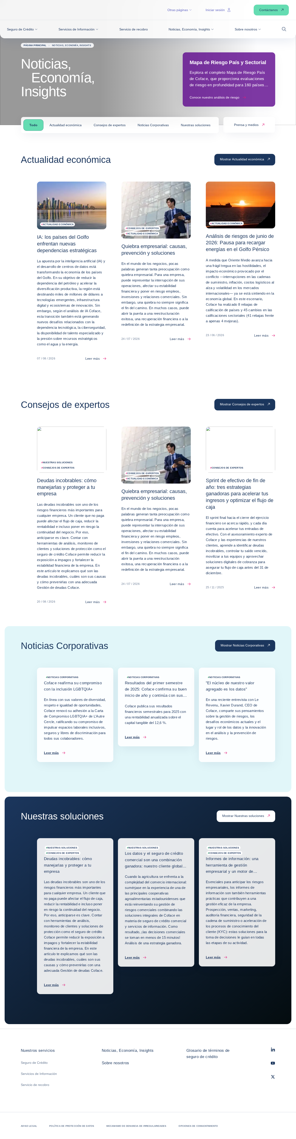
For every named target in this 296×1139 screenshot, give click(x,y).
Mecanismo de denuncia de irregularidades (136, 1126)
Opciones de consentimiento (198, 1126)
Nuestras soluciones (195, 125)
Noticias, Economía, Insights (128, 1050)
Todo (33, 125)
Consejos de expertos (110, 125)
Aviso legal (29, 1126)
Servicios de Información (39, 1074)
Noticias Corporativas (153, 125)
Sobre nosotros (115, 1063)
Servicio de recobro (35, 1085)
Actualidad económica (65, 125)
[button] (22, 29)
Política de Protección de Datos (71, 1126)
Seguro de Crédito (34, 1062)
